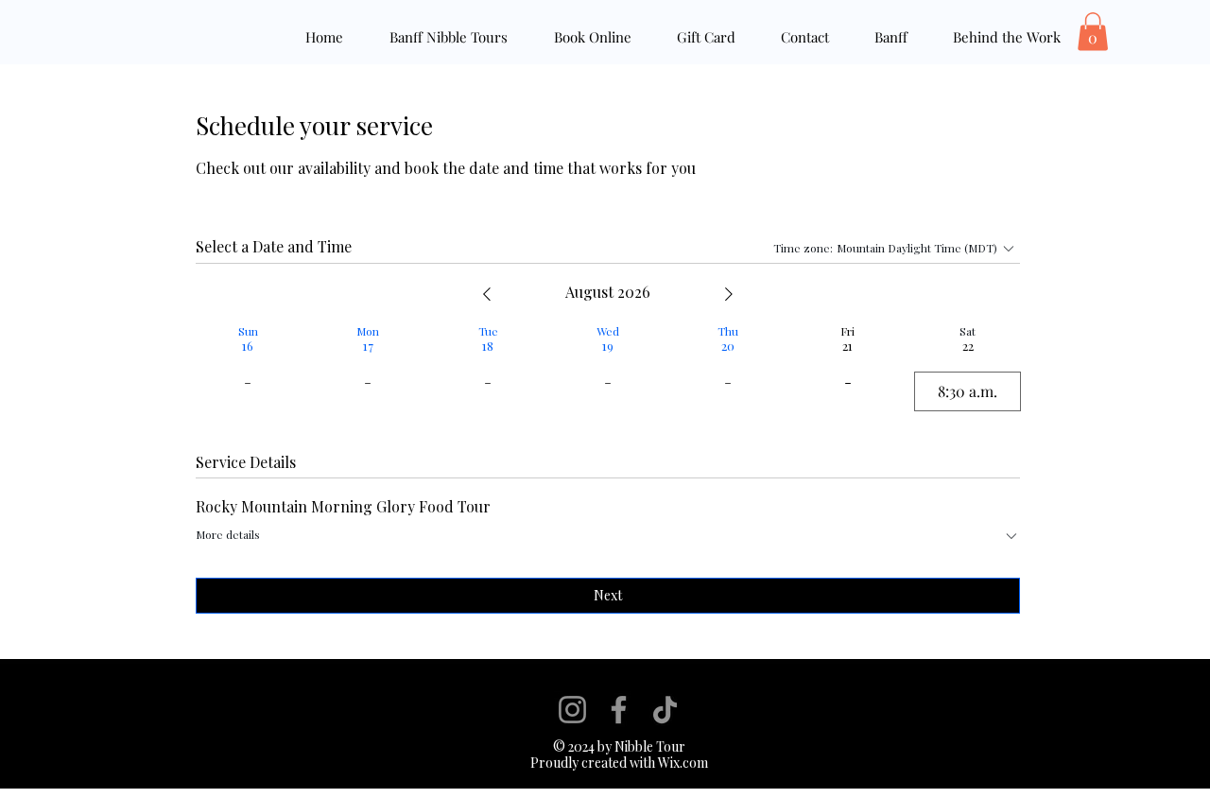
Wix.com (681, 763)
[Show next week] (728, 294)
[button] (1093, 31)
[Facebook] (618, 709)
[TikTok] (665, 709)
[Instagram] (572, 709)
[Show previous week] (486, 294)
